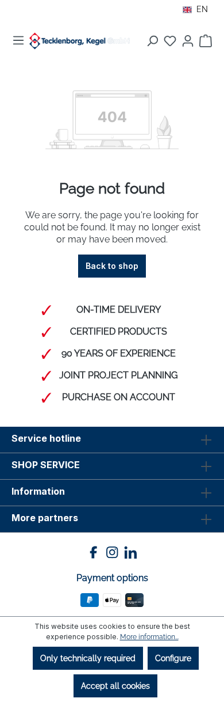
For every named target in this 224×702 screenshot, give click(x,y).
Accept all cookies (115, 685)
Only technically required (88, 658)
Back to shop (112, 266)
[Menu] (18, 40)
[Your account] (188, 41)
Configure (173, 658)
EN (202, 9)
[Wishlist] (170, 41)
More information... (149, 637)
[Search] (152, 41)
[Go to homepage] (79, 41)
